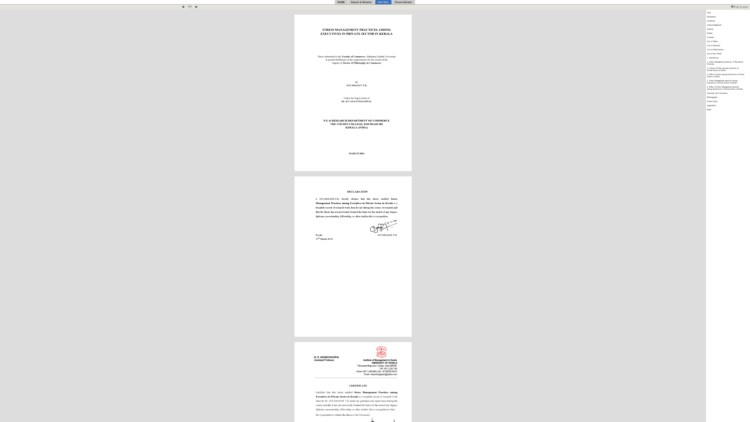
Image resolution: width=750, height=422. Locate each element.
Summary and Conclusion (717, 93)
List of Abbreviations (715, 49)
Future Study (712, 101)
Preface (709, 33)
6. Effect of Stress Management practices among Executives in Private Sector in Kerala (725, 88)
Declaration (711, 17)
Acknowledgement (714, 25)
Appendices (711, 105)
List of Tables (712, 41)
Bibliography (712, 97)
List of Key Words (714, 54)
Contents (710, 37)
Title (709, 13)
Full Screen (741, 7)
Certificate (711, 21)
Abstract (710, 29)
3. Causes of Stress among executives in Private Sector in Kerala (723, 69)
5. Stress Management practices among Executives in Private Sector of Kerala (722, 82)
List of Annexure (713, 45)
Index (709, 109)
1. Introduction (713, 58)
